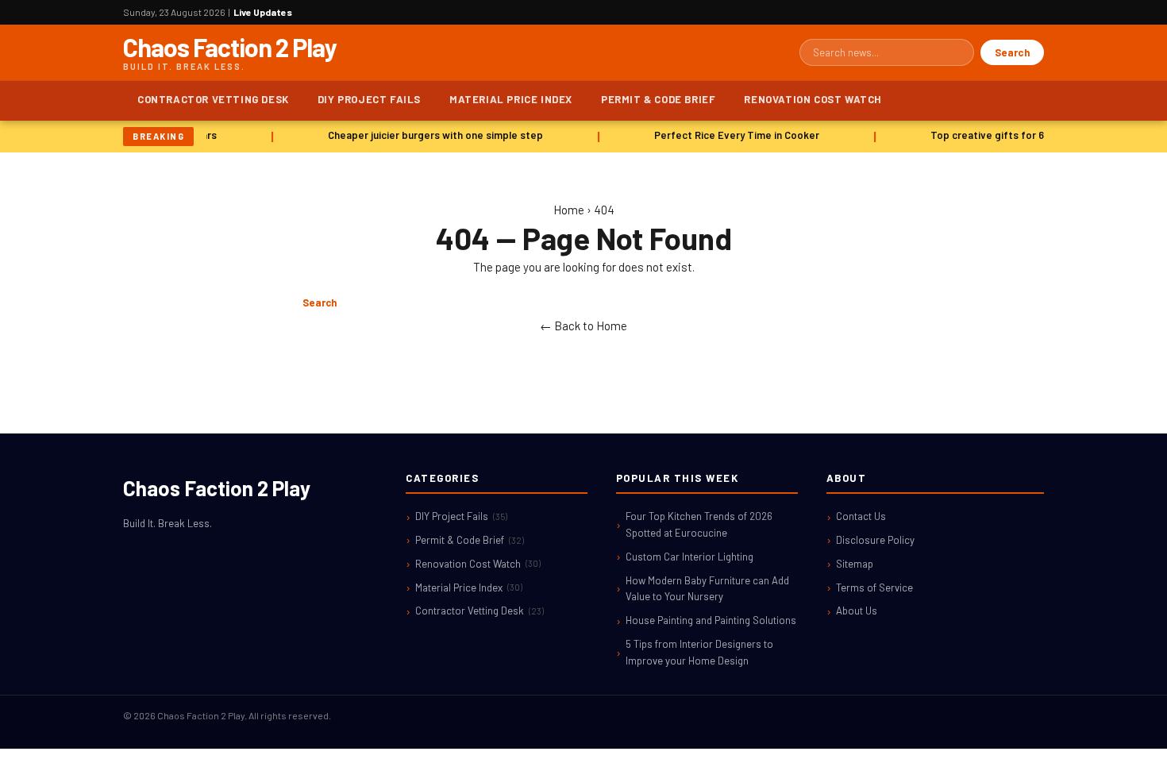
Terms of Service (874, 587)
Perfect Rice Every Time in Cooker (733, 135)
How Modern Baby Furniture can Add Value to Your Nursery (707, 588)
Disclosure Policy (875, 540)
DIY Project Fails (369, 99)
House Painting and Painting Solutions (711, 620)
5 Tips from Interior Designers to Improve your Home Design (699, 652)
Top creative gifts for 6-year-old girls (1018, 135)
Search (1012, 52)
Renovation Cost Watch (813, 99)
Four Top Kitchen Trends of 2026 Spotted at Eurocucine (699, 524)
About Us (856, 610)
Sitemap (854, 563)
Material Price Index (510, 99)
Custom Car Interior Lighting (689, 556)
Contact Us (861, 516)
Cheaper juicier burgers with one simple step (432, 135)
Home (568, 209)
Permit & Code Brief (658, 99)
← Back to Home (583, 325)
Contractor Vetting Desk (213, 99)
